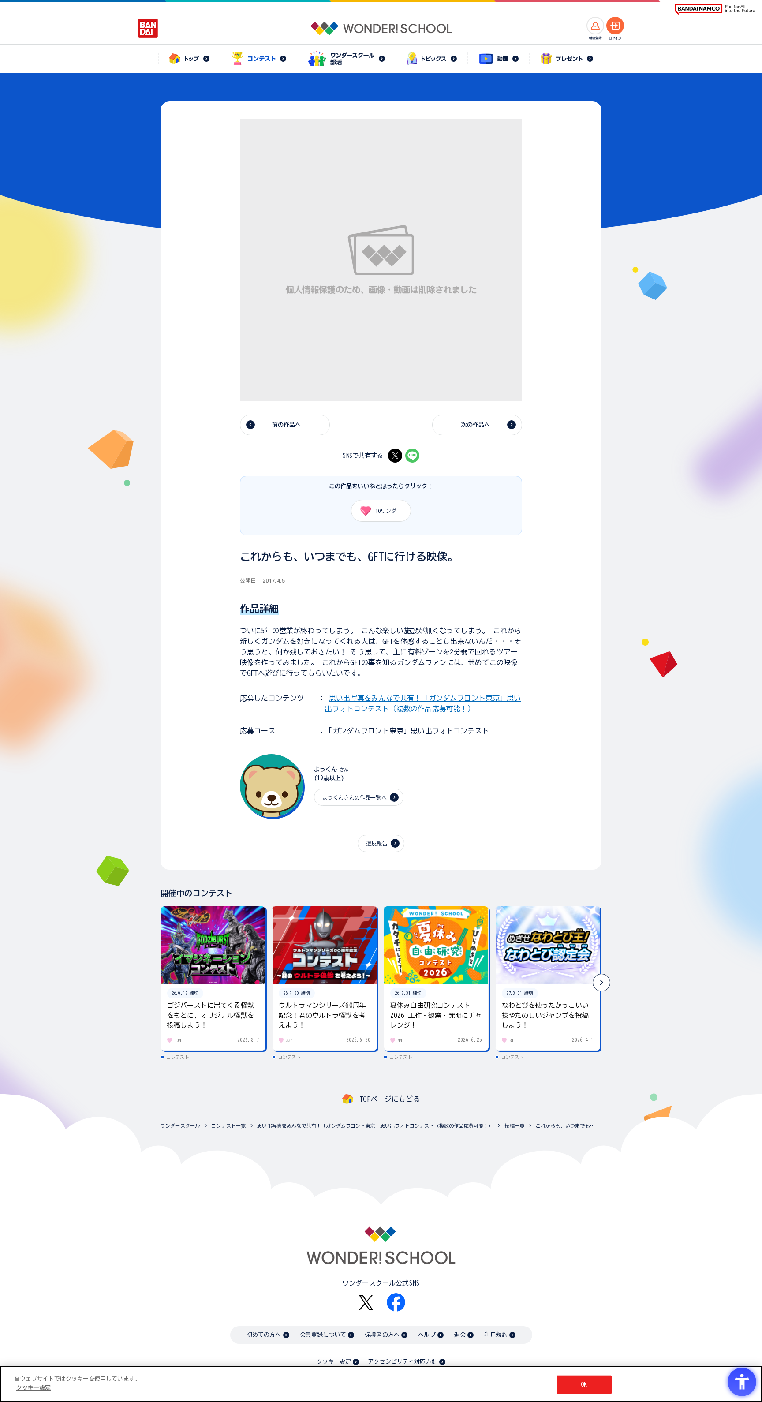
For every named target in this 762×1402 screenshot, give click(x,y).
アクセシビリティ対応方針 (402, 1362)
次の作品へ (475, 425)
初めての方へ (264, 1335)
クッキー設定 (334, 1362)
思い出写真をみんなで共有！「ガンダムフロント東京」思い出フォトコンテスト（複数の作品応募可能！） (375, 1125)
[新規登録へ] (595, 25)
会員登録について (323, 1335)
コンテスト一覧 (228, 1125)
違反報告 (377, 843)
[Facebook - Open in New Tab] (396, 1302)
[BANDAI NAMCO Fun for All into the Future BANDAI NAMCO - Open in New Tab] (715, 9)
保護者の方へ (382, 1335)
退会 (460, 1335)
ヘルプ (426, 1335)
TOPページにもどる (389, 1099)
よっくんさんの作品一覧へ (354, 797)
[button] (601, 982)
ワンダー (388, 510)
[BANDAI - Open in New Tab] (148, 28)
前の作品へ (286, 425)
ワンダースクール (180, 1125)
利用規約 (496, 1335)
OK (584, 1384)
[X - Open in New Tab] (395, 456)
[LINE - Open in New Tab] (412, 456)
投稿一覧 (514, 1125)
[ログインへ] (615, 25)
